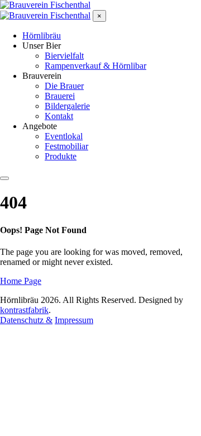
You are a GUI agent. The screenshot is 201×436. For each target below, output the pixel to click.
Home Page (20, 281)
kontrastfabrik (24, 310)
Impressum (74, 320)
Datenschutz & (26, 320)
